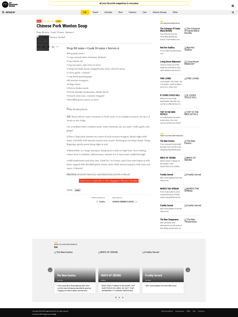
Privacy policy (179, 311)
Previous (50, 270)
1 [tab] (115, 297)
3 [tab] (123, 297)
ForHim (102, 201)
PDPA (188, 311)
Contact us (201, 311)
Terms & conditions (167, 311)
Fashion (132, 12)
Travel (95, 12)
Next (188, 270)
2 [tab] (119, 297)
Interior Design (160, 12)
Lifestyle (108, 12)
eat (38, 55)
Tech (120, 12)
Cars (144, 12)
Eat (84, 12)
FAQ (194, 311)
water (77, 190)
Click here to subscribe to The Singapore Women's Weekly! (109, 181)
